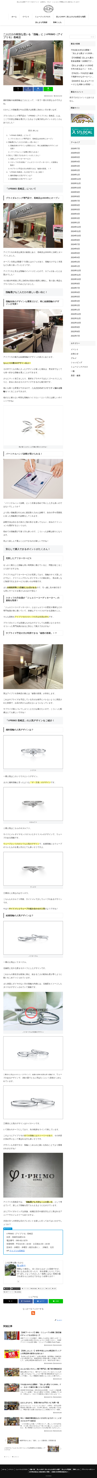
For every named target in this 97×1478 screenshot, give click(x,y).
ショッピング (16, 1288)
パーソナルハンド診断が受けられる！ (24, 152)
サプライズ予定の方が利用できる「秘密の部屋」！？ (30, 169)
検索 (92, 37)
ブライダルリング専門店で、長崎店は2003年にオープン (31, 139)
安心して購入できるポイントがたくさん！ (24, 155)
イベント (11, 1469)
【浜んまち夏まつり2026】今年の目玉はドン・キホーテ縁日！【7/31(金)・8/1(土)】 (82, 67)
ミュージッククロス (22, 1469)
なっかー (21, 1265)
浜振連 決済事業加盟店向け (60, 1472)
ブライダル (26, 1288)
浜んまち (42, 1288)
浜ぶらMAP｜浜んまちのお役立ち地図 (48, 1469)
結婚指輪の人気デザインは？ (21, 179)
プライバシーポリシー (88, 1469)
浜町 (55, 1288)
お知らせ (7, 1288)
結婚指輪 (18, 1292)
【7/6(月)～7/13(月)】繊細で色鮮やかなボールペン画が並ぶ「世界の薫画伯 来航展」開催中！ (82, 75)
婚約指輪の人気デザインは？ (21, 175)
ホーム (4, 1469)
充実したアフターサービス (20, 159)
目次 (30, 130)
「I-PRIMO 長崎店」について (19, 135)
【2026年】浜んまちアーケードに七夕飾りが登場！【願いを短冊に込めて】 (82, 83)
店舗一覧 (32, 1469)
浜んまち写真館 (66, 1469)
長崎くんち (76, 1469)
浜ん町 (49, 1288)
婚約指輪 (34, 1288)
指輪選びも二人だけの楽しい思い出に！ (23, 142)
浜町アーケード (9, 1292)
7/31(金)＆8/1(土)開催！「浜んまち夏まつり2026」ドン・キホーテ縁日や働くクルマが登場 (82, 52)
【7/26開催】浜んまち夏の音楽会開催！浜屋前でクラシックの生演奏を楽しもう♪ (82, 60)
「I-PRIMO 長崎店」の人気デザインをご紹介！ (26, 172)
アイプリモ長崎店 (17, 1251)
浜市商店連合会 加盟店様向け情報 (39, 1472)
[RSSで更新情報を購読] (18, 1281)
